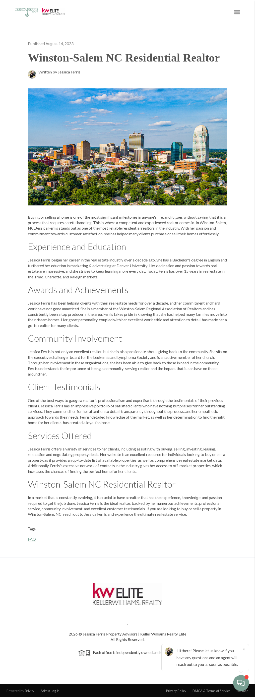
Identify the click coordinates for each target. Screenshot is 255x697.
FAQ (32, 539)
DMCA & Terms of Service (211, 691)
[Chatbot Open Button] (241, 683)
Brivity (29, 691)
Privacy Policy (176, 691)
